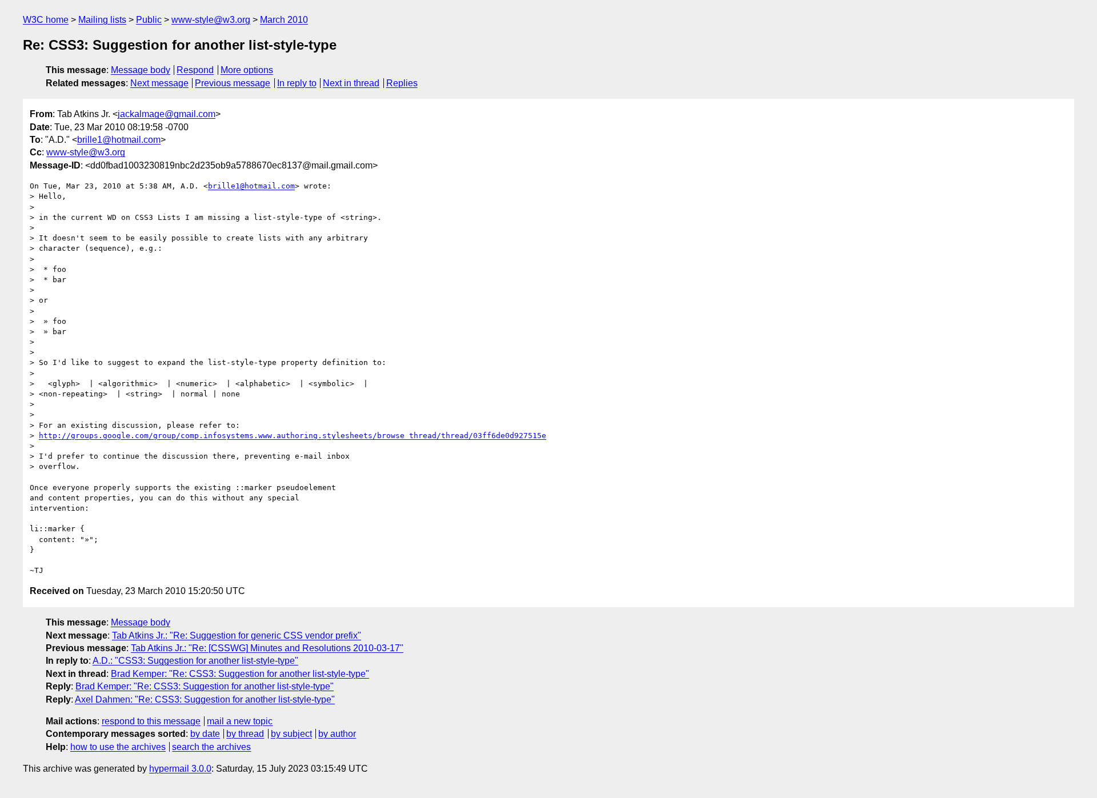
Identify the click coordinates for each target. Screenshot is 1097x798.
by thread (245, 734)
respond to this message (151, 721)
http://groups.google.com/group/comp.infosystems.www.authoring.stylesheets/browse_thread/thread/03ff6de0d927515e (292, 435)
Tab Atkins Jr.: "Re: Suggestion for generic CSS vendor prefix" (236, 635)
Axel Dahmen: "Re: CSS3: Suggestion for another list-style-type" (205, 699)
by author (337, 734)
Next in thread (351, 83)
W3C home (46, 20)
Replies (402, 83)
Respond (195, 70)
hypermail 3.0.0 (180, 768)
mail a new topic (240, 721)
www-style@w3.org (210, 20)
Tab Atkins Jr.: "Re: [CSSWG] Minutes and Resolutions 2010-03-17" (267, 648)
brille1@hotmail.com (119, 140)
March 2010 (284, 20)
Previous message (232, 83)
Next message (159, 83)
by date (205, 734)
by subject (291, 734)
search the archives (211, 747)
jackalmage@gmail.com (166, 114)
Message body (140, 70)
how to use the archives (118, 747)
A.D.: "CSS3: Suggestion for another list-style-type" (195, 660)
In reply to (297, 83)
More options (247, 70)
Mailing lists (102, 20)
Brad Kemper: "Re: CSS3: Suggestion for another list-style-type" (240, 674)
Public (149, 20)
